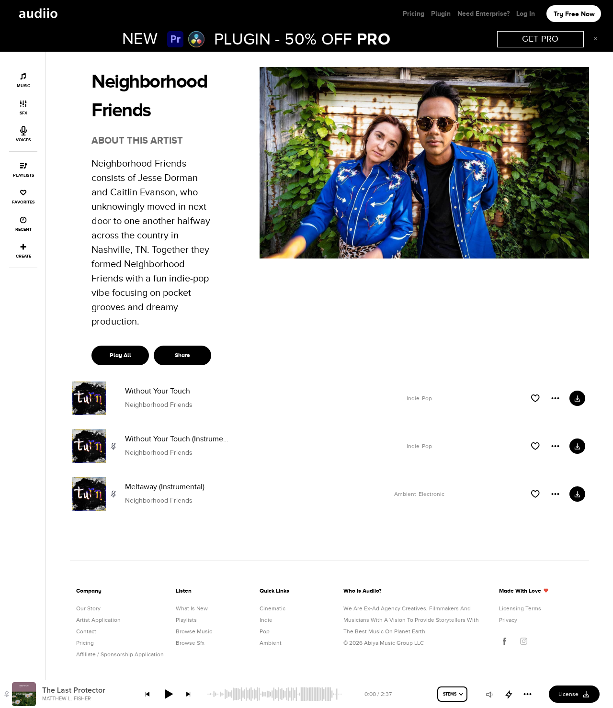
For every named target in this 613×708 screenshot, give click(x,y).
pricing (85, 643)
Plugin (441, 13)
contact (86, 631)
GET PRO (540, 39)
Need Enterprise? (483, 13)
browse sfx (190, 643)
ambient (271, 643)
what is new (192, 608)
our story (88, 608)
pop (265, 631)
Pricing (413, 13)
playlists (186, 620)
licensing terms (520, 608)
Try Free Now (574, 14)
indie (266, 620)
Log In (525, 13)
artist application (98, 620)
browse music (194, 631)
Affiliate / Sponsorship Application (120, 654)
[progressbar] (274, 694)
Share (182, 355)
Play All (120, 355)
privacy (508, 620)
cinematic (272, 608)
